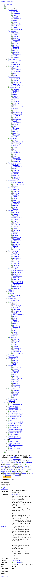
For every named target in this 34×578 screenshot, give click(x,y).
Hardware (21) (13, 269)
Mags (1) (11, 291)
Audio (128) (12, 31)
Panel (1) (15, 20)
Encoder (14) (16, 40)
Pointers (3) (16, 22)
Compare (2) (16, 390)
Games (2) (16, 170)
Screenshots (7, 473)
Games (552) (13, 210)
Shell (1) (15, 364)
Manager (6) (16, 202)
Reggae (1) (16, 128)
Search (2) (16, 203)
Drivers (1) (16, 36)
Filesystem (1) (17, 143)
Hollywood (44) (17, 82)
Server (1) (15, 323)
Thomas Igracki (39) (15, 416)
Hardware (22, 468)
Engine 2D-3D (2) (18, 107)
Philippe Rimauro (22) (15, 424)
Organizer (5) (16, 346)
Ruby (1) (15, 129)
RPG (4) (15, 235)
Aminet (11, 450)
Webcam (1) (16, 161)
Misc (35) (15, 226)
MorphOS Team (13, 441)
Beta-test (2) (16, 295)
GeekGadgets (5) (17, 112)
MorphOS (13, 457)
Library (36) (16, 84)
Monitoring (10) (17, 378)
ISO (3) (11, 290)
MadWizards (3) (17, 71)
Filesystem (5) (17, 311)
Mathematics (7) (17, 258)
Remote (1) (16, 316)
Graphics (12, 468)
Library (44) (16, 115)
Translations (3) (13, 399)
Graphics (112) (13, 251)
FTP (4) (15, 313)
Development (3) (17, 166)
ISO (31, 468)
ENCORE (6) (17, 70)
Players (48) (16, 47)
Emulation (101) (13, 180)
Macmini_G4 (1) (17, 276)
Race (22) (15, 232)
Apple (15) (16, 165)
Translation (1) (17, 385)
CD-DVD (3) (16, 140)
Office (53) (12, 337)
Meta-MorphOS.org (14, 443)
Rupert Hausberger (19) (15, 429)
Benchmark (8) (17, 367)
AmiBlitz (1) (16, 89)
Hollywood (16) (17, 114)
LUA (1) (15, 362)
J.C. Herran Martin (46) (15, 415)
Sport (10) (15, 242)
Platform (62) (16, 230)
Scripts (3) (12, 358)
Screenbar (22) (17, 24)
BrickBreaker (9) (17, 217)
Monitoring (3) (17, 122)
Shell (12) (15, 383)
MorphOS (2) (16, 173)
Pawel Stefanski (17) (15, 434)
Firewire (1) (16, 145)
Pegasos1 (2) (16, 277)
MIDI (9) (15, 41)
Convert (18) (16, 254)
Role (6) (15, 233)
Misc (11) (15, 397)
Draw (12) (16, 256)
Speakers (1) (16, 158)
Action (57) (16, 212)
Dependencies (29, 462)
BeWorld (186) (13, 406)
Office (22, 471)
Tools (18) (16, 209)
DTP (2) (15, 343)
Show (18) (16, 261)
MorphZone (12, 446)
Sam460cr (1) (16, 284)
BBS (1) (15, 304)
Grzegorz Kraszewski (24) (16, 422)
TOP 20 (8, 6)
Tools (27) (16, 265)
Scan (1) (15, 320)
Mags (5, 469)
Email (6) (15, 307)
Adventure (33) (17, 214)
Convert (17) (16, 193)
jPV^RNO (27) (13, 418)
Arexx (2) (15, 92)
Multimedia (4, 471)
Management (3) (17, 119)
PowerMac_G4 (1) (18, 283)
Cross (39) (16, 101)
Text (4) (15, 247)
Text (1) (15, 207)
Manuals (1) (16, 172)
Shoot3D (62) (16, 240)
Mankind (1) (16, 73)
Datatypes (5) (16, 78)
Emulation (17, 466)
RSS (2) (15, 318)
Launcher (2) (16, 225)
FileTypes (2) (16, 15)
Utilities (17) (16, 27)
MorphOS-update (22, 469)
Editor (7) (15, 223)
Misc (12, 469)
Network (14, 471)
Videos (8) (12, 401)
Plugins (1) (16, 379)
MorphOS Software (14, 448)
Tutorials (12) (16, 177)
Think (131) (16, 249)
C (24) (14, 99)
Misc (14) (15, 186)
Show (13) (16, 350)
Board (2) (15, 216)
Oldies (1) (12, 355)
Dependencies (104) (14, 77)
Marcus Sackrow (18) (15, 432)
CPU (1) (15, 372)
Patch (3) (15, 228)
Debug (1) (16, 103)
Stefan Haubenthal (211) (16, 404)
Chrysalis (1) (12, 59)
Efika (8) (15, 168)
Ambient (4, 461)
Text (32, 473)
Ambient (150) (13, 10)
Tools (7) (15, 55)
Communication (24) (15, 61)
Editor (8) (15, 38)
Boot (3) (15, 369)
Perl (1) (15, 126)
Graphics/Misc (16, 560)
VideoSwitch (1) (17, 159)
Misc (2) (15, 376)
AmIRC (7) (16, 62)
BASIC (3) (16, 98)
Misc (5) (15, 121)
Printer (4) (15, 156)
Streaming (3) (16, 327)
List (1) (15, 200)
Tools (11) (15, 136)
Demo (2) (15, 221)
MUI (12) (15, 124)
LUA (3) (15, 117)
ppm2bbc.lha (4, 489)
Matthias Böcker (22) (15, 425)
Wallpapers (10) (17, 29)
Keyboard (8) (16, 152)
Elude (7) (15, 68)
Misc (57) (12, 293)
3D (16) (15, 253)
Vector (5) (15, 267)
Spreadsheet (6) (17, 351)
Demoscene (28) (13, 66)
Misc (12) (15, 43)
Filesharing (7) (17, 309)
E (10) (14, 105)
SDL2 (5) (15, 133)
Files (26, 466)
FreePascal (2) (17, 108)
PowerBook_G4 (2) (18, 281)
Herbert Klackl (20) (14, 427)
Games (3, 468)
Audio (14, 461)
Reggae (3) (16, 381)
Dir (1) (15, 198)
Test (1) (15, 330)
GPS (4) (15, 149)
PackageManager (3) (18, 314)
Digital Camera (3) (18, 142)
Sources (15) (16, 135)
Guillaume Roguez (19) (15, 431)
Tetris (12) (16, 246)
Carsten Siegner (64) (15, 409)
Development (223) (14, 87)
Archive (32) (16, 189)
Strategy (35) (16, 244)
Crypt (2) (15, 196)
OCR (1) (15, 344)
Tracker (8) (16, 57)
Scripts (17, 473)
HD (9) (15, 151)
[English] (3, 1)
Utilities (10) (16, 387)
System (24, 473)
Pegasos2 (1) (16, 279)
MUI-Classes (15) (18, 85)
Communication (5, 462)
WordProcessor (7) (18, 353)
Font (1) (15, 395)
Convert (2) (16, 34)
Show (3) (15, 205)
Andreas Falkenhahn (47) (16, 413)
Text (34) (11, 388)
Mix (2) (15, 45)
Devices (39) (12, 138)
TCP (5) (15, 328)
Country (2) (16, 371)
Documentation (5, 466)
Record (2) (16, 50)
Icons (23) (15, 17)
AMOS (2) (16, 91)
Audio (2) (15, 96)
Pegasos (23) (16, 175)
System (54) (12, 365)
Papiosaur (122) (13, 408)
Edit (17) (15, 394)
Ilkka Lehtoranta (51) (15, 411)
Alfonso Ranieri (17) (15, 438)
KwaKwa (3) (16, 64)
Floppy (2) (16, 147)
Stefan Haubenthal (17, 494)
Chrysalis (23, 461)
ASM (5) (15, 94)
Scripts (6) (16, 52)
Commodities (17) (18, 13)
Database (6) (16, 341)
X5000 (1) (16, 179)
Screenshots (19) (14, 357)
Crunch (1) (16, 195)
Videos (17, 475)
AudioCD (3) (16, 33)
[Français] (10, 1)
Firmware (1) (16, 374)
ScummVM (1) (17, 237)
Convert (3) (16, 392)
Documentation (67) (14, 163)
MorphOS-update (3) (15, 297)
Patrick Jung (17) (14, 436)
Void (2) (15, 75)
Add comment (5, 576)
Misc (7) (15, 260)
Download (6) (17, 306)
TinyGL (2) (16, 263)
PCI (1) (15, 154)
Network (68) (13, 302)
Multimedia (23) (13, 298)
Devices (20, 464)
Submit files (9, 4)
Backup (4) (16, 191)
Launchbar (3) (17, 18)
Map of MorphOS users (15, 445)
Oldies (30, 471)
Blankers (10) (16, 11)
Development (9, 464)
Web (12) (15, 334)
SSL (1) (15, 325)
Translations (8, 475)
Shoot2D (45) (16, 239)
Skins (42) (16, 26)
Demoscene (17, 462)
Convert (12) (16, 339)
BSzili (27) (12, 420)
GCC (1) (15, 110)
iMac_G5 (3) (16, 274)
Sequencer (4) (17, 54)
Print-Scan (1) (17, 348)
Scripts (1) (16, 300)
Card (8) (15, 219)
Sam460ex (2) (17, 286)
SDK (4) (15, 131)
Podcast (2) (16, 48)
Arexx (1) (15, 360)
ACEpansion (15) (18, 182)
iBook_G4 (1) (17, 272)
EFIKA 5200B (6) (18, 270)
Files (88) (12, 188)
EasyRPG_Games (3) (19, 184)
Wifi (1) (15, 335)
